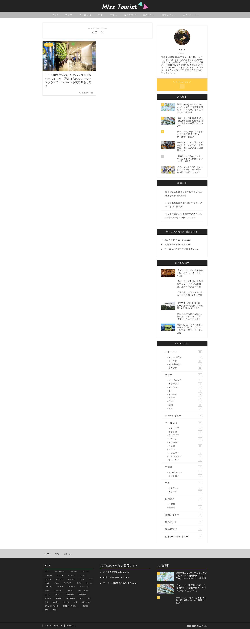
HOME (54, 15)
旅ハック (66, 602)
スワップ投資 (185, 357)
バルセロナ (49, 587)
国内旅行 (183, 498)
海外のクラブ (86, 602)
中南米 (113, 15)
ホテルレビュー (191, 15)
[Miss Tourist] (125, 10)
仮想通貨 (59, 598)
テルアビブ (67, 583)
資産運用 (185, 368)
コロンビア (185, 476)
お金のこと (183, 352)
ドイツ (185, 449)
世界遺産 (48, 598)
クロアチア (185, 435)
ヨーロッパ (85, 15)
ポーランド (185, 460)
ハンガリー (185, 453)
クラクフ (83, 575)
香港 (185, 409)
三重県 (185, 504)
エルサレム (49, 575)
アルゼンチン (185, 472)
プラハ (47, 590)
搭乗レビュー (169, 15)
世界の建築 (70, 594)
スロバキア (185, 442)
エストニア (185, 428)
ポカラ (47, 594)
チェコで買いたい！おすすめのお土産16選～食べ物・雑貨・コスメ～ (183, 216)
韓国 (185, 405)
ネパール (185, 394)
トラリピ (185, 361)
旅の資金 (56, 602)
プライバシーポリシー (53, 625)
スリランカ (185, 387)
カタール (185, 492)
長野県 (185, 507)
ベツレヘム (70, 590)
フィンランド (185, 456)
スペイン (185, 439)
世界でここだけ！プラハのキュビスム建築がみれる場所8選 (183, 194)
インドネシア (185, 380)
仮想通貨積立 (185, 364)
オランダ (185, 432)
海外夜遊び (130, 15)
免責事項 (70, 625)
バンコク (60, 587)
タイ (185, 391)
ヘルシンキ (58, 590)
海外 (75, 602)
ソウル (82, 579)
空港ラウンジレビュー (183, 536)
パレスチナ (71, 587)
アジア (68, 15)
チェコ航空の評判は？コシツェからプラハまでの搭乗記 (183, 205)
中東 (100, 15)
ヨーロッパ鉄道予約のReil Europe (182, 249)
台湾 (185, 401)
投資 (46, 602)
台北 (81, 598)
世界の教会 (82, 594)
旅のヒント (149, 15)
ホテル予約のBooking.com (178, 240)
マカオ (185, 398)
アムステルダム (59, 571)
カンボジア (185, 384)
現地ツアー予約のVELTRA (178, 244)
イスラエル (185, 488)
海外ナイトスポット (51, 606)
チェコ (185, 446)
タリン (47, 583)
